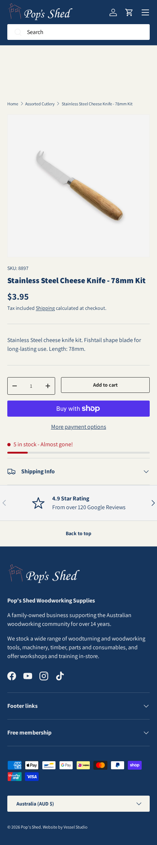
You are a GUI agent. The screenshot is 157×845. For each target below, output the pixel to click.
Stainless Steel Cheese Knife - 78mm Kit (97, 104)
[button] (129, 12)
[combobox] (78, 32)
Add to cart (105, 385)
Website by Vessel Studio (65, 827)
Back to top (78, 533)
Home (12, 104)
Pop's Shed (31, 827)
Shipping (45, 308)
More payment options (78, 427)
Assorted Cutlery (40, 104)
